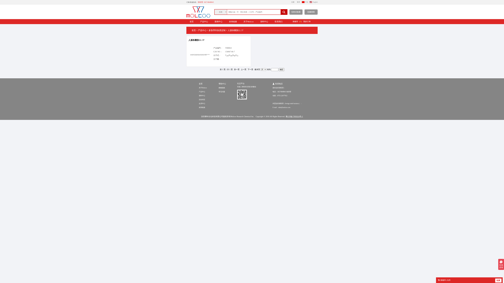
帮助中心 (222, 84)
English (315, 2)
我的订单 (307, 22)
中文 (306, 2)
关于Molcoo (248, 22)
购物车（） (298, 22)
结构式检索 (296, 12)
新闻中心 (218, 22)
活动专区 (202, 99)
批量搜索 (311, 12)
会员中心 (202, 103)
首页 (192, 22)
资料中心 (264, 22)
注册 (292, 2)
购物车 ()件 (445, 280)
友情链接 (233, 22)
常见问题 (222, 92)
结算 (498, 280)
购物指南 (222, 88)
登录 (298, 2)
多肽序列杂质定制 (217, 30)
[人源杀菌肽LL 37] (200, 55)
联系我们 (279, 22)
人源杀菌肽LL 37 (196, 40)
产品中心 (204, 22)
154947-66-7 (230, 52)
